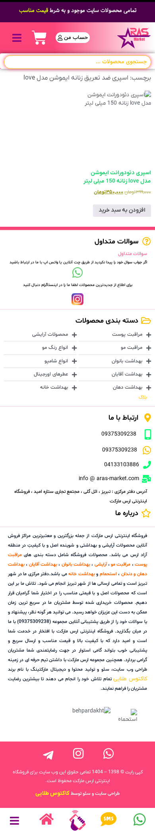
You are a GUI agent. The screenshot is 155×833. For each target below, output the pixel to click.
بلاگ (143, 397)
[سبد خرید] (39, 38)
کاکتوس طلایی (130, 679)
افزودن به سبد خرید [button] (122, 210)
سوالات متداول (132, 254)
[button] (17, 38)
